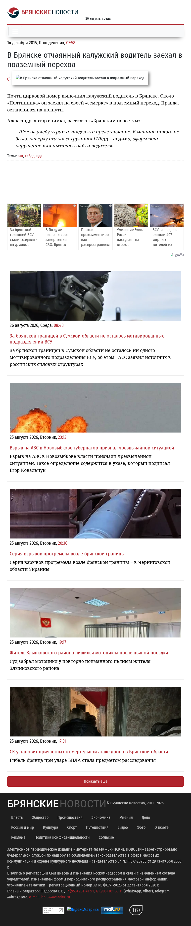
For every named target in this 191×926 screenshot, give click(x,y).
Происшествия (70, 817)
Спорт (72, 827)
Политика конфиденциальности (62, 837)
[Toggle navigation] (15, 31)
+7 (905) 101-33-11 (109, 891)
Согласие (106, 837)
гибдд (30, 155)
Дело (146, 817)
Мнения (126, 817)
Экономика (101, 817)
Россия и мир (22, 827)
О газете (161, 827)
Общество (40, 817)
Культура (50, 827)
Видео (122, 827)
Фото (141, 827)
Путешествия (97, 827)
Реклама (18, 837)
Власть (17, 817)
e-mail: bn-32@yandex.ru (49, 897)
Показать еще (95, 781)
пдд (39, 155)
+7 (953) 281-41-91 (80, 891)
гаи (20, 155)
